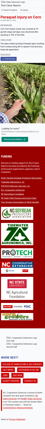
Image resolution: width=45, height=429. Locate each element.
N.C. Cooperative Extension (13, 190)
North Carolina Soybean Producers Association (21, 178)
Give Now (17, 375)
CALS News (8, 369)
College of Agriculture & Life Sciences (22, 364)
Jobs (5, 375)
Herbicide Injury (9, 59)
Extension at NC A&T (29, 369)
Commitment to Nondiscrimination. (18, 408)
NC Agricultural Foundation (12, 194)
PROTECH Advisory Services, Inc (15, 186)
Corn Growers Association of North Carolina (20, 202)
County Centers (11, 381)
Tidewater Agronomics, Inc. (13, 182)
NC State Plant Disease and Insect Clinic (18, 198)
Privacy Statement (17, 419)
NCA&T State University (31, 399)
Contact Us (30, 381)
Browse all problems (13, 139)
